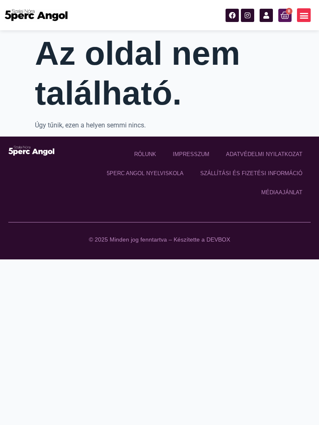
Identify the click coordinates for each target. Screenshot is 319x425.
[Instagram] (247, 15)
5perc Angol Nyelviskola (145, 173)
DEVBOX (218, 239)
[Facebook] (232, 15)
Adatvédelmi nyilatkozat (264, 154)
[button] (304, 15)
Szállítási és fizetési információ (251, 173)
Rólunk (145, 154)
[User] (266, 15)
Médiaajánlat (281, 192)
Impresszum (191, 154)
